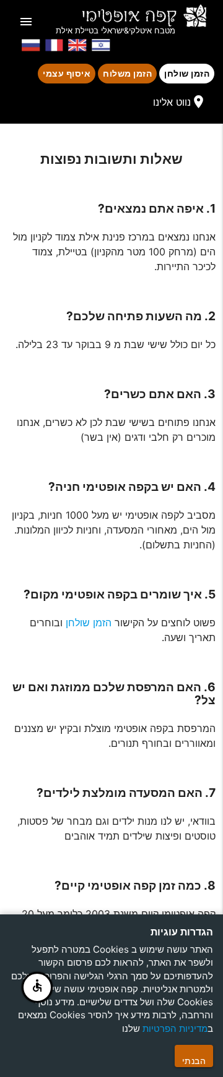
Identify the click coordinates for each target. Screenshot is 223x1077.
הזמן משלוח (127, 73)
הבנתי (194, 1060)
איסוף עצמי (66, 73)
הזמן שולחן (186, 73)
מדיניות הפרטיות (175, 1028)
